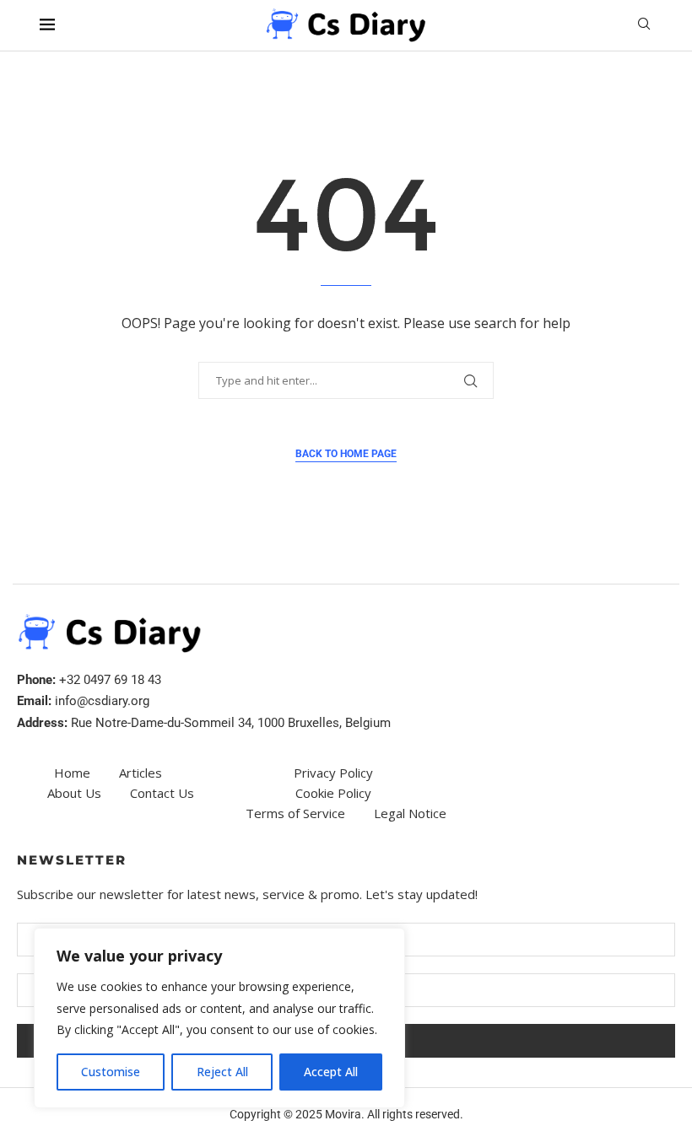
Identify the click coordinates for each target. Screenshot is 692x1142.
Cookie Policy (333, 792)
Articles (140, 772)
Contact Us (162, 792)
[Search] (643, 26)
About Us (74, 792)
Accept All (331, 1072)
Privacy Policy (333, 772)
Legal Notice (410, 813)
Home (72, 772)
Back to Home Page (346, 454)
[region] (219, 1018)
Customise (110, 1072)
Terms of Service (295, 813)
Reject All (222, 1072)
